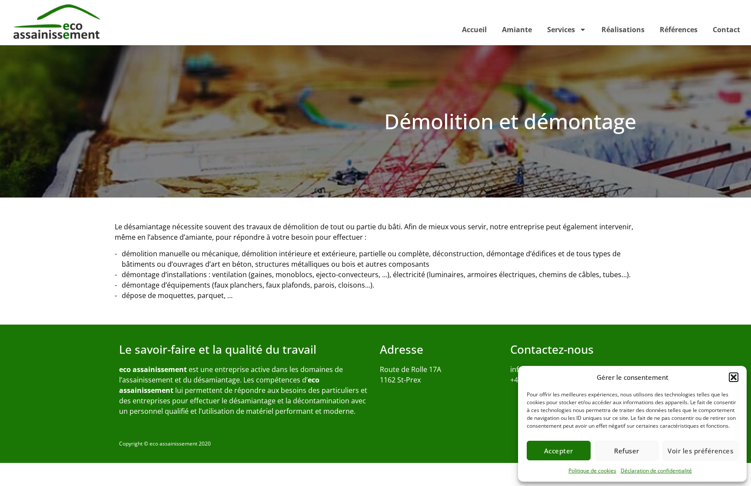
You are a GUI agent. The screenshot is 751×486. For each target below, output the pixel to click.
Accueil (474, 29)
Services (561, 29)
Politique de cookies (592, 470)
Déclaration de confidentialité (656, 470)
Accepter (558, 450)
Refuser (626, 450)
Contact (726, 29)
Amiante (517, 29)
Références (679, 29)
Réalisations (623, 29)
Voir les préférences (700, 450)
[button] (733, 377)
